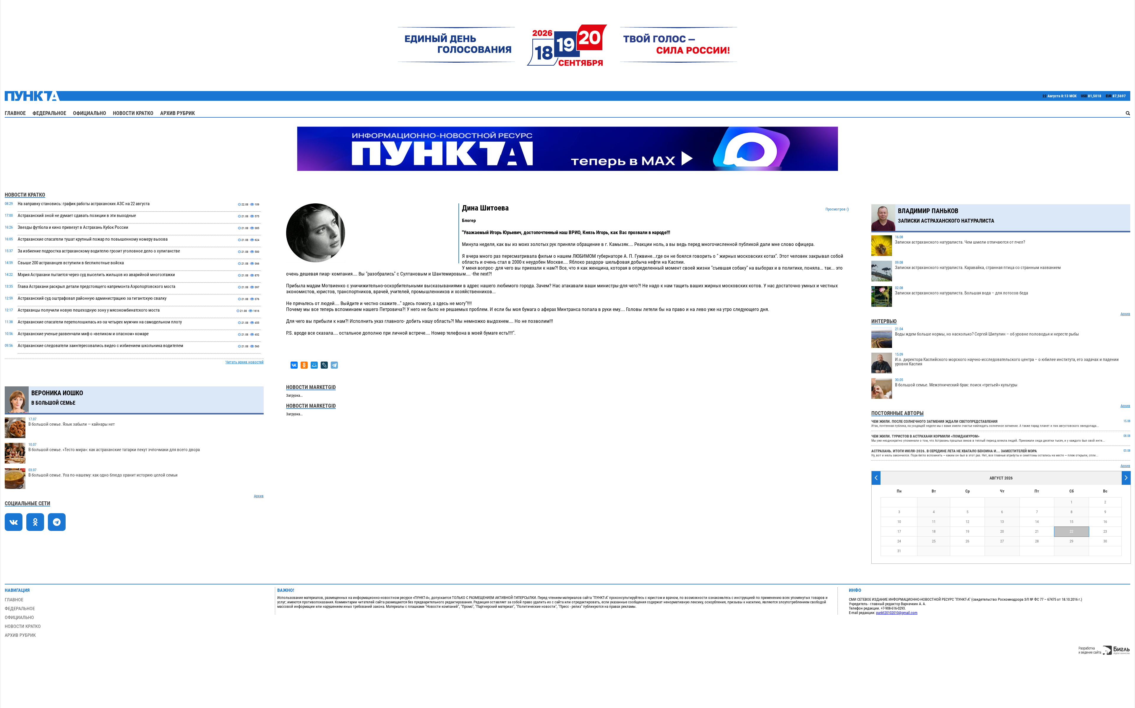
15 (1071, 521)
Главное (15, 113)
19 (967, 531)
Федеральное (49, 113)
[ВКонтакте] (294, 365)
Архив (259, 496)
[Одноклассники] (304, 365)
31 (899, 551)
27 (1002, 541)
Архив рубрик (177, 113)
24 (899, 541)
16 (1105, 521)
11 (933, 521)
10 (899, 521)
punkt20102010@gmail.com (896, 612)
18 (933, 531)
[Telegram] (334, 365)
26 (967, 541)
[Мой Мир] (314, 365)
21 (1037, 531)
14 (1037, 521)
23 (1105, 531)
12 (967, 521)
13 (1002, 521)
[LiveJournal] (324, 365)
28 (1037, 541)
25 (933, 541)
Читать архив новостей (245, 362)
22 (1071, 531)
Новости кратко (133, 113)
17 (899, 531)
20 (1002, 531)
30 (1105, 541)
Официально (89, 113)
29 (1071, 541)
